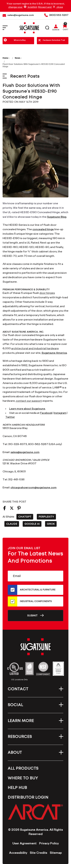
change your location (22, 7)
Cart (65, 30)
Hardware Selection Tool (54, 40)
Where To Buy (23, 778)
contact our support (29, 401)
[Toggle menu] (7, 28)
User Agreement (24, 844)
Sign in (55, 30)
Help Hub (17, 788)
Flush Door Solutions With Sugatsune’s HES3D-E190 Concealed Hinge (31, 91)
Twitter (10, 417)
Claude (11, 524)
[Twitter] (12, 509)
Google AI (32, 524)
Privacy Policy (49, 844)
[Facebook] (4, 509)
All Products (23, 768)
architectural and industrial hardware (35, 349)
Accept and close (50, 7)
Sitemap (56, 853)
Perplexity (46, 516)
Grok (51, 524)
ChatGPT (24, 516)
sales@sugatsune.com (25, 452)
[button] (35, 812)
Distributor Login (28, 797)
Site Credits (38, 853)
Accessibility (18, 853)
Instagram (60, 413)
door (42, 293)
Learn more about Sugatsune (27, 409)
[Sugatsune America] (29, 27)
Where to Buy (20, 40)
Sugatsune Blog (56, 216)
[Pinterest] (19, 509)
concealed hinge (43, 230)
